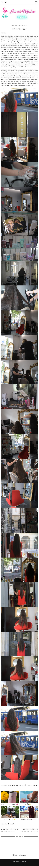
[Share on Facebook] (9, 824)
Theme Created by (19, 864)
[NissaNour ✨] (10, 812)
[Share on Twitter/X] (11, 824)
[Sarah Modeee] (19, 11)
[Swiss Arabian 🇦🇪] (29, 812)
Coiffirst (20, 36)
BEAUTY (24, 25)
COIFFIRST (19, 28)
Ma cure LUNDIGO (10, 830)
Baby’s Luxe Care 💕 (9, 804)
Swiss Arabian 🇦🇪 (28, 819)
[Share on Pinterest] (13, 824)
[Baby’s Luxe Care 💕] (10, 797)
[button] (36, 2)
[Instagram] (2, 2)
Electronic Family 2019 (29, 830)
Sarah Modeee (21, 861)
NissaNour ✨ (10, 819)
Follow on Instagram (20, 855)
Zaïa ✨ (28, 804)
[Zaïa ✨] (29, 797)
